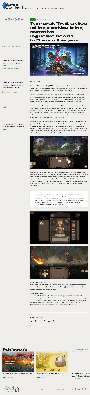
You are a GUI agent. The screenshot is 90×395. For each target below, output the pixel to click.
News (42, 8)
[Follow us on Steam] (19, 19)
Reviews (28, 8)
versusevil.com (79, 305)
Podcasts (53, 8)
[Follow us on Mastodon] (9, 19)
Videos (47, 8)
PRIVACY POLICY (61, 389)
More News (81, 349)
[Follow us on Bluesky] (6, 19)
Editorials (61, 8)
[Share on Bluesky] (31, 321)
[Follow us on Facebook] (16, 19)
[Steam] (86, 389)
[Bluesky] (72, 389)
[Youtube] (79, 389)
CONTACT (41, 389)
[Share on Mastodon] (35, 321)
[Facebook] (82, 389)
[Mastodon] (76, 389)
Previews (35, 8)
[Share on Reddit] (49, 321)
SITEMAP (50, 389)
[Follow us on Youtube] (12, 19)
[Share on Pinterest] (53, 321)
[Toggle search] (67, 9)
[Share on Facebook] (44, 321)
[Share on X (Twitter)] (40, 321)
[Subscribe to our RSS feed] (22, 19)
